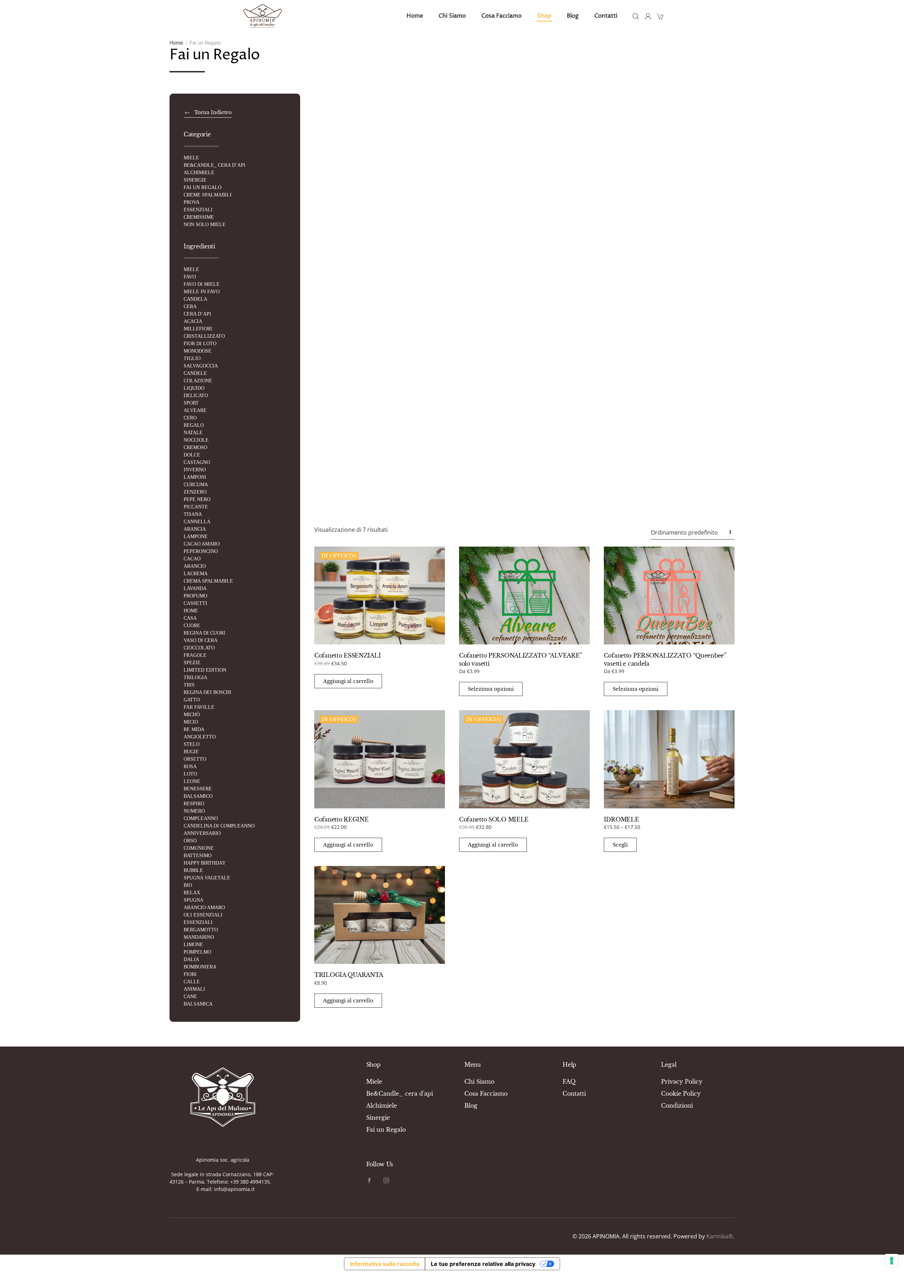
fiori (190, 974)
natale (193, 432)
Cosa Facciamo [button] (501, 16)
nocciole (196, 440)
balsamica (198, 1004)
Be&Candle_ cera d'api (399, 1093)
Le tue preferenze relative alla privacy (483, 1263)
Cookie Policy (681, 1093)
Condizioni (677, 1105)
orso (190, 840)
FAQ (569, 1081)
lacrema (196, 573)
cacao (192, 558)
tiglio (192, 358)
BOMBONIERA (200, 967)
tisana (193, 514)
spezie (192, 662)
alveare (195, 410)
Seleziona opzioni (491, 689)
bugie (191, 751)
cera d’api (197, 314)
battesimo (198, 855)
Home (414, 16)
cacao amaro (202, 544)
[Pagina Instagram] (386, 1180)
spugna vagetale (207, 877)
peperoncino (201, 551)
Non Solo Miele (205, 224)
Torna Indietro (213, 112)
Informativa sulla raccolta (384, 1263)
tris (189, 685)
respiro (194, 803)
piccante (196, 506)
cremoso (195, 447)
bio (188, 885)
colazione (198, 380)
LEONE (192, 781)
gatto (192, 699)
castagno (197, 462)
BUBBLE (193, 870)
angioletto (200, 736)
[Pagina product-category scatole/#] (222, 1095)
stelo (192, 744)
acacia (193, 321)
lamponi (195, 477)
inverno (195, 469)
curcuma (196, 484)
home (191, 610)
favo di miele (202, 284)
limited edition (205, 670)
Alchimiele (199, 172)
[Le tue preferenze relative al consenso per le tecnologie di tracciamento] (891, 1260)
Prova (192, 202)
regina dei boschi (207, 692)
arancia (195, 529)
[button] (635, 16)
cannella (197, 521)
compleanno (201, 818)
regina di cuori (204, 633)
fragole (195, 655)
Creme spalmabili (208, 195)
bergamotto (201, 929)
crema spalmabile (208, 581)
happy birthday (205, 863)
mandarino (199, 937)
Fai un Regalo (202, 187)
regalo (194, 425)
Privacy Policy (681, 1081)
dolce (192, 455)
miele (191, 269)
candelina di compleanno (219, 826)
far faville (199, 707)
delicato (196, 395)
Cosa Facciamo (485, 1093)
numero (194, 811)
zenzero (195, 492)
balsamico (198, 796)
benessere (198, 788)
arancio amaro (204, 907)
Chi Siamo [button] (452, 16)
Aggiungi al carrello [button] (348, 681)
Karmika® (719, 1236)
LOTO (190, 774)
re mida (194, 729)
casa (190, 618)
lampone (196, 536)
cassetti (195, 603)
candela (195, 299)
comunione (199, 848)
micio (191, 722)
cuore (192, 625)
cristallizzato (204, 336)
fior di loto (200, 343)
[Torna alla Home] (262, 16)
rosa (190, 766)
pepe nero (197, 499)
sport (191, 403)
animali (194, 989)
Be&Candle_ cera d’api (214, 165)
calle (192, 981)
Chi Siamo (479, 1081)
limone (193, 944)
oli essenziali (203, 915)
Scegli (620, 845)
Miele (191, 157)
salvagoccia (201, 366)
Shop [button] (544, 16)
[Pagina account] (648, 16)
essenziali (198, 922)
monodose (198, 351)
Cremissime (199, 217)
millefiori (198, 328)
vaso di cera (201, 640)
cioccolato (199, 647)
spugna (193, 900)
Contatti (605, 16)
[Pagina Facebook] (369, 1180)
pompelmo (197, 952)
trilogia (195, 677)
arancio (195, 566)
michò (192, 714)
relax (192, 892)
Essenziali (198, 209)
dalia (191, 959)
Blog (573, 16)
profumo (195, 596)
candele (195, 373)
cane (190, 996)
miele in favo (202, 291)
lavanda (195, 588)
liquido (194, 388)
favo (190, 276)
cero (190, 417)
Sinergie (195, 180)
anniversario (202, 833)
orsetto (195, 759)
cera (190, 306)
